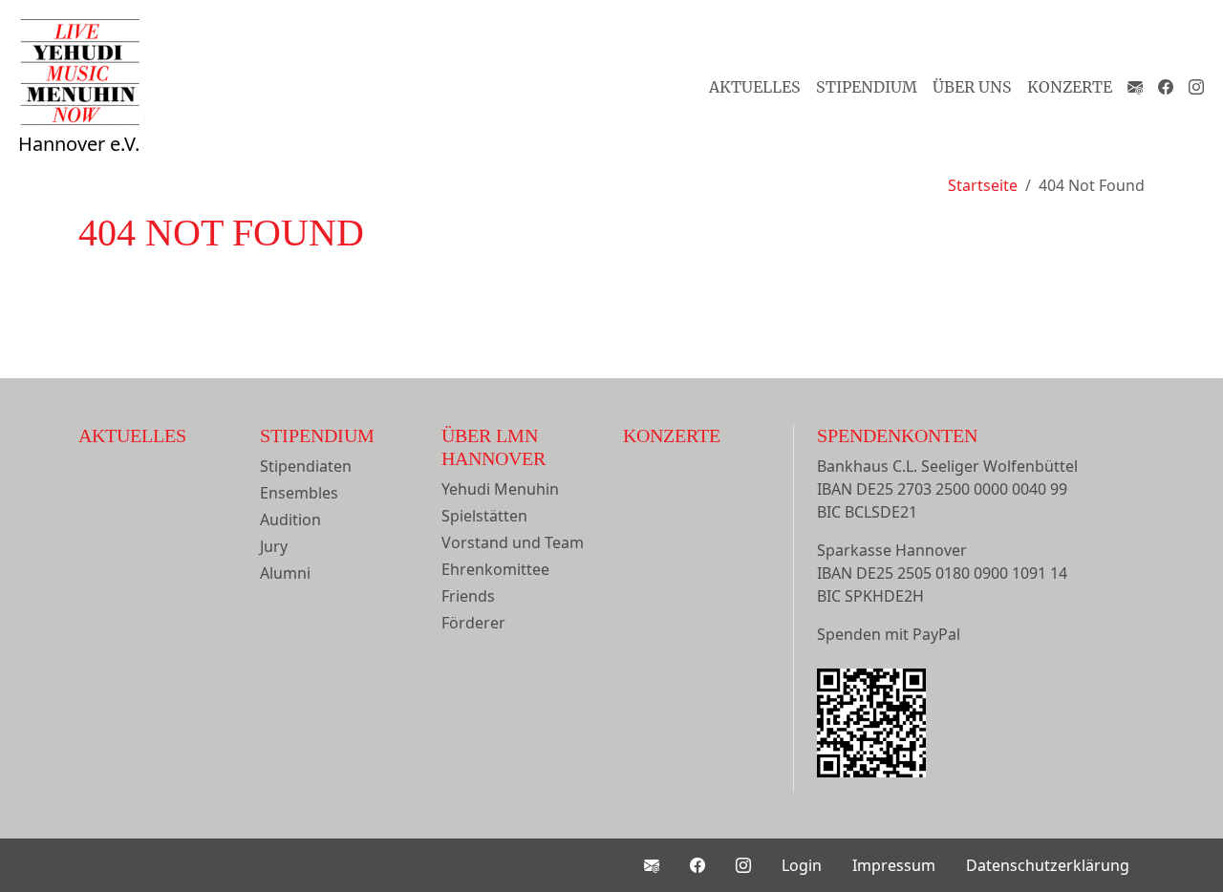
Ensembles (299, 492)
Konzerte (1069, 86)
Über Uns (972, 86)
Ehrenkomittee (495, 569)
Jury (274, 546)
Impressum (893, 865)
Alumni (285, 573)
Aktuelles (755, 86)
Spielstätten (484, 515)
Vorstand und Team (512, 542)
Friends (468, 595)
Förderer (473, 622)
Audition (290, 519)
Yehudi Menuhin (500, 488)
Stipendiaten (306, 466)
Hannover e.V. (78, 144)
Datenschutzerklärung (1047, 865)
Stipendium (866, 86)
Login (802, 865)
